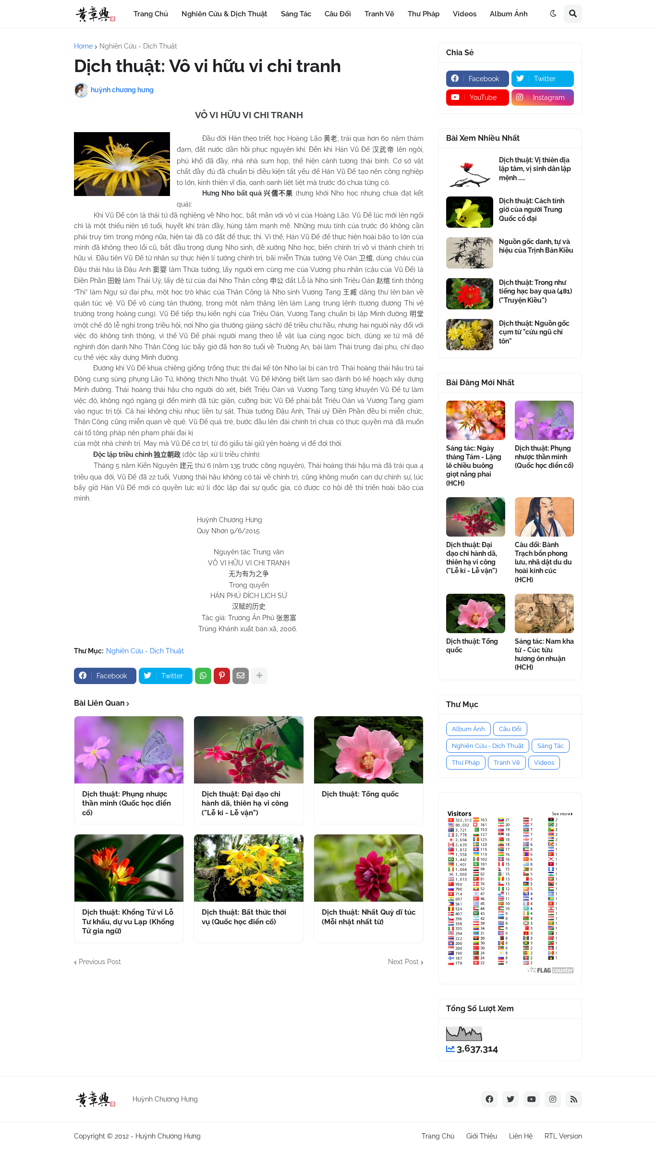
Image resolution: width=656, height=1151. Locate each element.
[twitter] (510, 1099)
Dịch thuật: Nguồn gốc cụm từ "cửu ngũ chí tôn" (534, 331)
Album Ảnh (468, 729)
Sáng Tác (550, 745)
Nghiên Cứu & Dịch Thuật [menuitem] (224, 14)
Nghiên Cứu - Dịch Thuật (138, 46)
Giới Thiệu (481, 1136)
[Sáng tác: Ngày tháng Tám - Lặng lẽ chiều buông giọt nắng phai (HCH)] (475, 420)
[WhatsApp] (203, 676)
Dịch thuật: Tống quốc (360, 794)
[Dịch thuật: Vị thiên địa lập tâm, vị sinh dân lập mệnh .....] (469, 171)
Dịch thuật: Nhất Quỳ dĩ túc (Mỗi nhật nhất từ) (368, 917)
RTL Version (563, 1136)
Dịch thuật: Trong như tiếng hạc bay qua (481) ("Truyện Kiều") (535, 291)
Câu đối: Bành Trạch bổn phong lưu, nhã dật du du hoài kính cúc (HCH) (543, 562)
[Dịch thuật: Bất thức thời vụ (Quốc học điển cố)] (248, 868)
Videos (544, 762)
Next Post (403, 962)
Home (83, 46)
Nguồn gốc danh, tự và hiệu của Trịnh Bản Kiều (536, 246)
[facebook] (489, 1099)
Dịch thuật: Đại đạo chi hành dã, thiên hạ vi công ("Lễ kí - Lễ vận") (245, 803)
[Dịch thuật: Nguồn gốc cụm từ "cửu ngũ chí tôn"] (469, 334)
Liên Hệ (521, 1136)
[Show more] (259, 676)
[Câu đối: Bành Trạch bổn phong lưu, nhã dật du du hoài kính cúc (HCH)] (544, 517)
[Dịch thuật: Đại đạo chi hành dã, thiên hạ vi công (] (248, 750)
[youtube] (531, 1099)
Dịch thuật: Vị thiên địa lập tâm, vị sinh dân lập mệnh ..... (535, 168)
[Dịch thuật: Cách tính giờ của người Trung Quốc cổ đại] (469, 212)
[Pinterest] (222, 676)
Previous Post (100, 962)
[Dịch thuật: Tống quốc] (368, 750)
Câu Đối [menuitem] (338, 14)
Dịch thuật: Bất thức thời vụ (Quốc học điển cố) (244, 917)
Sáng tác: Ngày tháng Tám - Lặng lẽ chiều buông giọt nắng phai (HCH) (473, 465)
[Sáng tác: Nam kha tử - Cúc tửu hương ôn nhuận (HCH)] (544, 613)
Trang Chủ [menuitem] (151, 14)
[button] (553, 14)
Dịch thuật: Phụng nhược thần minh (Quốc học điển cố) (126, 803)
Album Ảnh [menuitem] (509, 14)
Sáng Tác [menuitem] (296, 14)
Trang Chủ (438, 1136)
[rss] (574, 1099)
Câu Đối (510, 729)
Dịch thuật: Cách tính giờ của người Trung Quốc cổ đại (531, 209)
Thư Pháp (466, 762)
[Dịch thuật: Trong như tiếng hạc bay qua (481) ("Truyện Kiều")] (469, 293)
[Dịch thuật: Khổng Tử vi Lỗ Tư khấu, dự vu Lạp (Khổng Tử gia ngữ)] (128, 868)
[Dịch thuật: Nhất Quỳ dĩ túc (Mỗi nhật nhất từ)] (368, 868)
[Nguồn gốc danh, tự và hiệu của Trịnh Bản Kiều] (469, 253)
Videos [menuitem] (464, 14)
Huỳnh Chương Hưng (168, 1136)
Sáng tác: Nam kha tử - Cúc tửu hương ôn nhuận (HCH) (544, 654)
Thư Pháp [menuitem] (423, 14)
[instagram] (553, 1099)
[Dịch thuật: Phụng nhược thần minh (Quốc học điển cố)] (128, 750)
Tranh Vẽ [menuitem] (379, 14)
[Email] (240, 676)
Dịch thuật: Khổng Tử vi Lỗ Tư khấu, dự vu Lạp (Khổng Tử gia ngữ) (128, 921)
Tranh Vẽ (507, 762)
